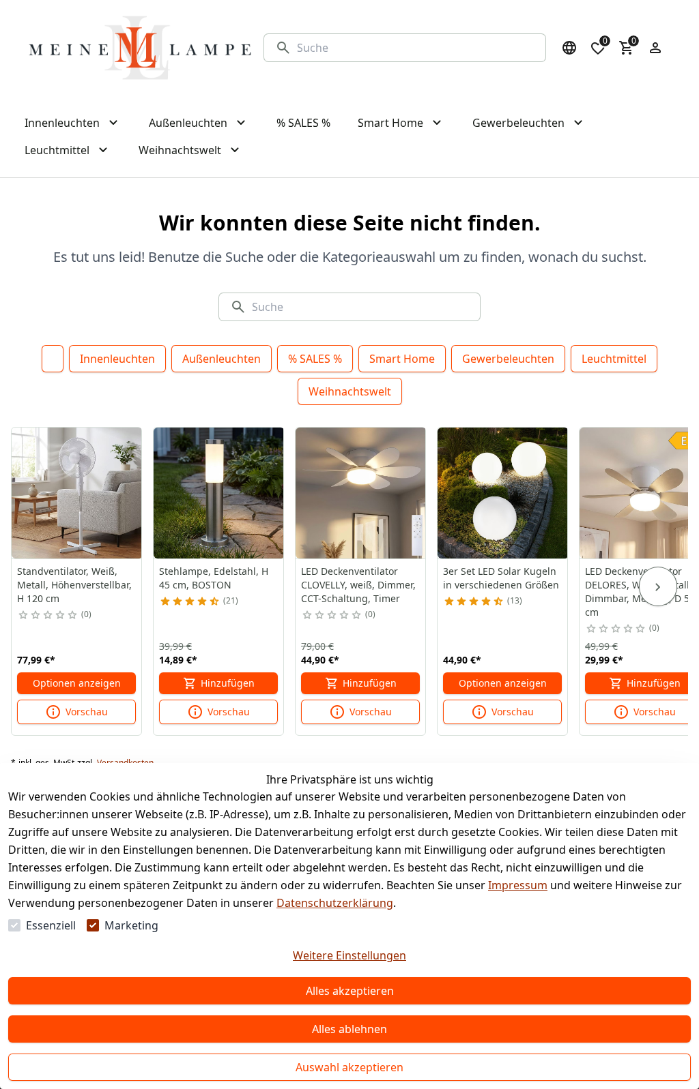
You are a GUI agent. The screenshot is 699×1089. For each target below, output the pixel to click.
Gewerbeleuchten (508, 358)
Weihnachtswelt (350, 391)
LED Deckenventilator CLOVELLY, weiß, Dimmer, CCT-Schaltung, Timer (358, 585)
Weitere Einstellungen (349, 955)
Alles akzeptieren (350, 990)
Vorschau (87, 711)
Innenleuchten (117, 358)
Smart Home (402, 358)
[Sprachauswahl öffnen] (569, 47)
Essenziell (51, 925)
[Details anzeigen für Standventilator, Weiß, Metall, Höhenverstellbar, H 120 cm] (77, 493)
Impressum (517, 885)
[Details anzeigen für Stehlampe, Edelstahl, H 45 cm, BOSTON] (219, 493)
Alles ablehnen (349, 1028)
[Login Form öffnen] (655, 47)
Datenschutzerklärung (334, 902)
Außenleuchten (221, 358)
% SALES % (315, 358)
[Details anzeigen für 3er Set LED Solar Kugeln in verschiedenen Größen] (503, 493)
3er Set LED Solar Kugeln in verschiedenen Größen (501, 578)
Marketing (131, 925)
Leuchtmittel (614, 358)
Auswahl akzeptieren (349, 1067)
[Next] (658, 586)
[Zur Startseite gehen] (140, 48)
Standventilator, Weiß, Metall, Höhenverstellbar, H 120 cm (74, 585)
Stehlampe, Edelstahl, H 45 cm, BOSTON (213, 578)
